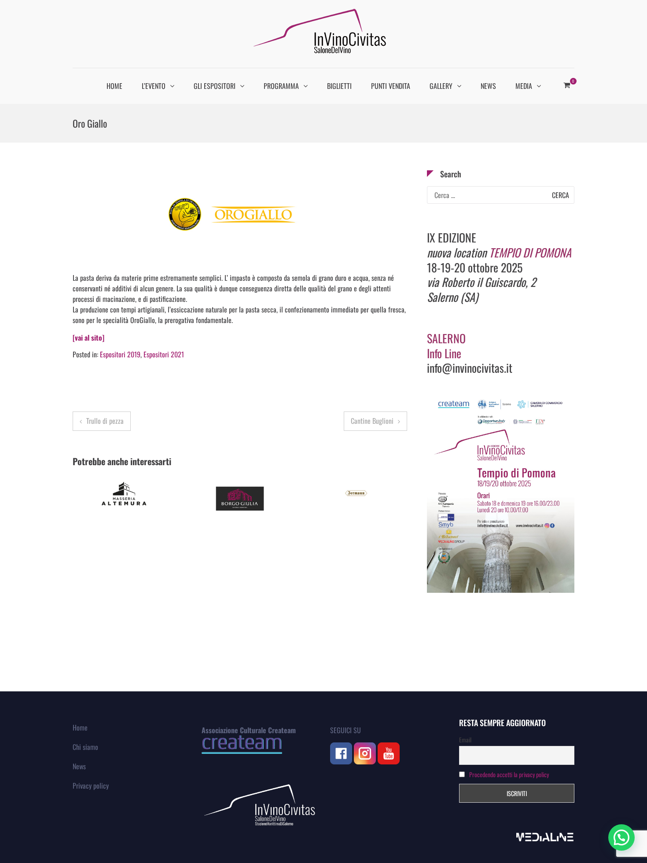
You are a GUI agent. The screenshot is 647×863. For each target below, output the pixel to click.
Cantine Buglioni (372, 420)
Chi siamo (85, 747)
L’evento (153, 86)
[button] (621, 837)
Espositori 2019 (120, 354)
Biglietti (339, 86)
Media (523, 86)
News (488, 86)
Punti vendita (390, 86)
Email (465, 739)
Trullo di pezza (105, 420)
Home (114, 86)
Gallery (441, 86)
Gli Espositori (214, 86)
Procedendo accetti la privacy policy (509, 774)
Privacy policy (91, 785)
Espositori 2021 (163, 354)
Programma (281, 86)
